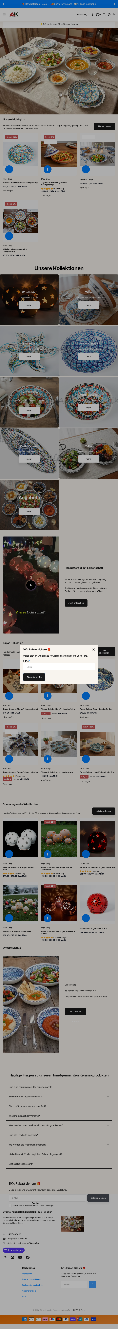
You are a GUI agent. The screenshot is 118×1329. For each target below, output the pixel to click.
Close (93, 649)
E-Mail (26, 661)
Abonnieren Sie (34, 677)
